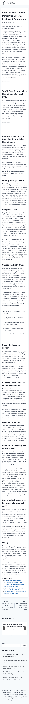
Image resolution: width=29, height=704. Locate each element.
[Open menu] (26, 3)
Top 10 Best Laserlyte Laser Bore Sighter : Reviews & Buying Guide (21, 605)
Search (3, 643)
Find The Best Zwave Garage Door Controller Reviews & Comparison (7, 605)
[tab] (11, 635)
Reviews (4, 9)
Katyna (5, 22)
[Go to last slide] (4, 628)
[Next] (25, 628)
